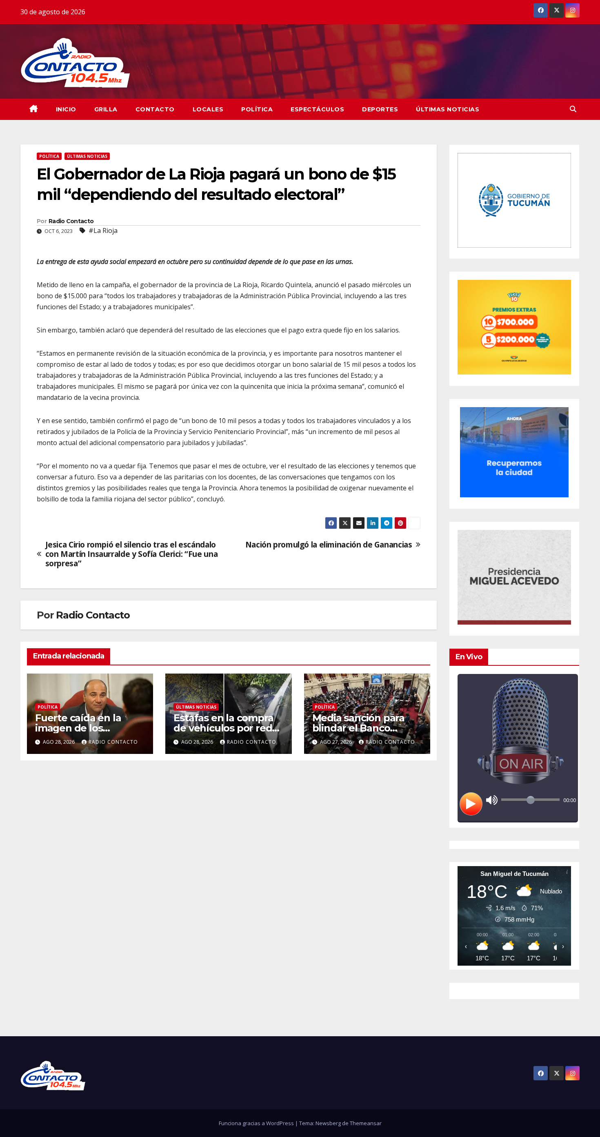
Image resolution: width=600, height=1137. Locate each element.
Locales (208, 109)
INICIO (66, 109)
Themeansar (366, 1123)
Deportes (380, 109)
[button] (573, 108)
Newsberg (328, 1123)
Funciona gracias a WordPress (257, 1123)
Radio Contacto (71, 221)
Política (257, 109)
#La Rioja (103, 230)
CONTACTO (155, 109)
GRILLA (106, 109)
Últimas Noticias (447, 109)
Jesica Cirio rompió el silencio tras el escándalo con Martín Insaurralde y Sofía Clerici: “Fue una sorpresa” (131, 554)
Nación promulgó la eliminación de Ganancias (328, 544)
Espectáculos (317, 109)
